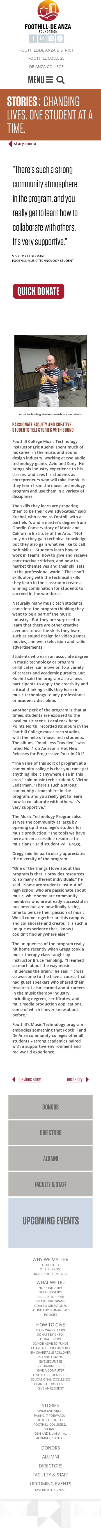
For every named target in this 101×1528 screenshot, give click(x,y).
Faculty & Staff (50, 1184)
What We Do (50, 1282)
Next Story (74, 1079)
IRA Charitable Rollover (50, 1352)
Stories (50, 1405)
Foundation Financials (50, 1310)
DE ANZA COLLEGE (46, 66)
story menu (25, 143)
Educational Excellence (50, 1379)
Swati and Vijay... (50, 1411)
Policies (50, 1314)
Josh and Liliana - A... (51, 1433)
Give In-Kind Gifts (50, 1366)
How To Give (50, 1325)
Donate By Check (50, 1334)
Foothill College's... (51, 1424)
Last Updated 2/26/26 (50, 1490)
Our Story (50, 1265)
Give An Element (51, 1388)
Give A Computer (50, 1370)
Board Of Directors (50, 1274)
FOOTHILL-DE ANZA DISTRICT (46, 50)
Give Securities (51, 1361)
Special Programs (50, 1301)
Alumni (50, 1158)
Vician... (50, 1429)
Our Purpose (50, 1269)
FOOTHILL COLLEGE (46, 58)
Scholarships (50, 1292)
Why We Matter (50, 1259)
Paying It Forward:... (50, 1415)
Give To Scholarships (50, 1375)
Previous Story (30, 1079)
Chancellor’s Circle (50, 1384)
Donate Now (50, 1339)
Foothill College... (50, 1420)
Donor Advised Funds (50, 1343)
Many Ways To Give (51, 1330)
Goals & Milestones (50, 1305)
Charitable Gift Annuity (50, 1348)
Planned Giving (50, 1357)
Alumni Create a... (50, 1438)
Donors (50, 1106)
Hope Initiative (51, 1288)
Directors (50, 1132)
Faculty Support (51, 1296)
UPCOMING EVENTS (50, 1220)
